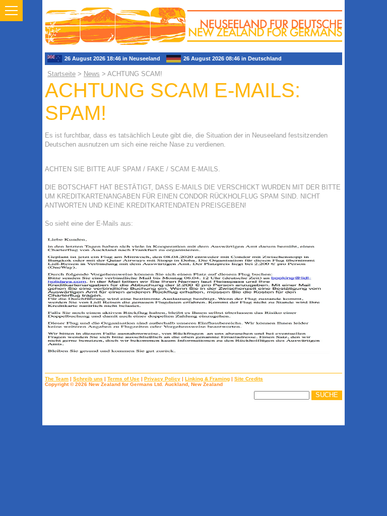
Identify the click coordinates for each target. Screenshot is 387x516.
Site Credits (248, 378)
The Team (57, 378)
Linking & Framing (207, 378)
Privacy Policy (162, 378)
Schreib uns (88, 378)
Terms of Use (123, 378)
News (92, 74)
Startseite (61, 74)
